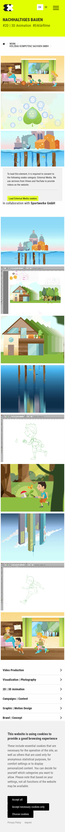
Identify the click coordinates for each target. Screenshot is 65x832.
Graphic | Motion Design (17, 708)
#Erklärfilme (41, 25)
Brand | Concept (12, 718)
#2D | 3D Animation (17, 25)
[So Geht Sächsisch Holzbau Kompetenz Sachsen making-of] (32, 240)
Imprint (28, 822)
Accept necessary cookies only (28, 806)
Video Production (13, 670)
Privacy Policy (14, 822)
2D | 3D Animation (13, 689)
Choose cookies (20, 814)
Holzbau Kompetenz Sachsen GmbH (29, 46)
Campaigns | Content (15, 699)
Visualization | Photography (19, 679)
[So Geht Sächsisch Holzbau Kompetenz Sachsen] (32, 73)
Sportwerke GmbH (43, 203)
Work (13, 43)
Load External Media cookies (23, 198)
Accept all (17, 799)
